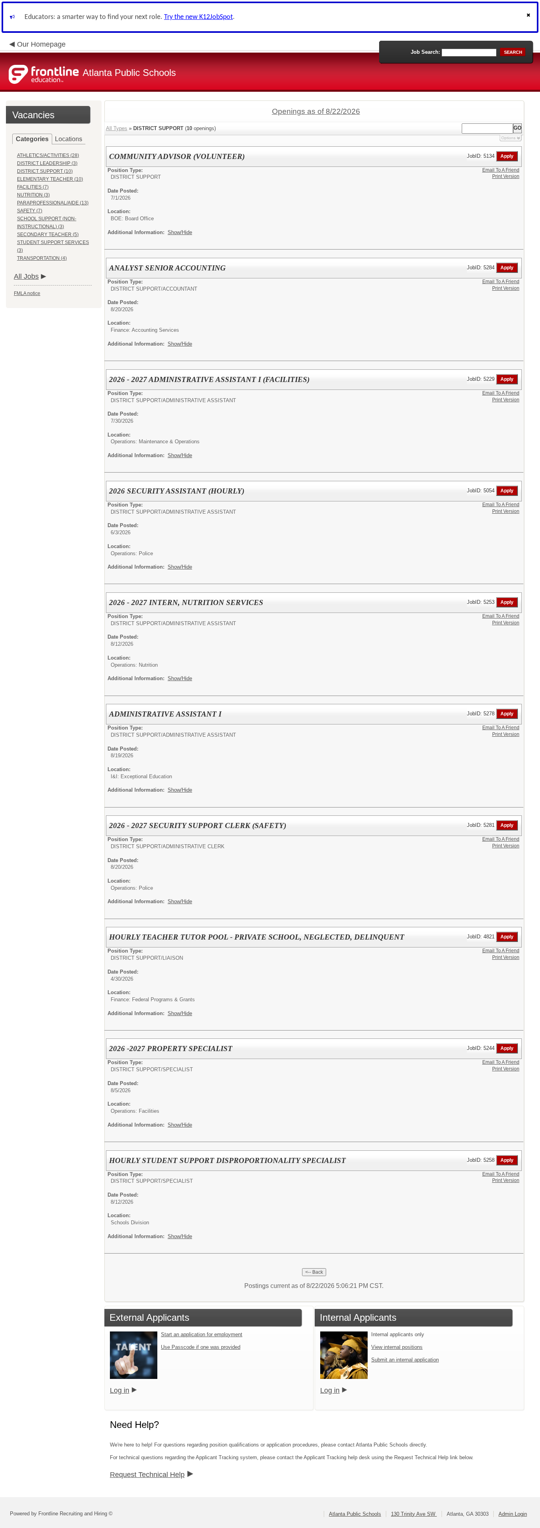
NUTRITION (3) (33, 195)
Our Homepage (41, 44)
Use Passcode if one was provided (200, 1347)
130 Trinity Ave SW (414, 1514)
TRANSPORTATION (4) (42, 258)
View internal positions (397, 1347)
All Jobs (26, 276)
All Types (116, 128)
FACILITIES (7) (33, 187)
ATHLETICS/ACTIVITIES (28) (48, 155)
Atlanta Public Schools (355, 1514)
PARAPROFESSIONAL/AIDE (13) (53, 203)
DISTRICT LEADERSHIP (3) (47, 163)
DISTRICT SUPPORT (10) (45, 171)
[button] (529, 17)
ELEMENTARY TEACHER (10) (50, 179)
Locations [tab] (68, 139)
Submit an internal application (405, 1360)
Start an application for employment (201, 1334)
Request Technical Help (147, 1474)
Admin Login (512, 1514)
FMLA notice (27, 293)
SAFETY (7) (29, 211)
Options (508, 138)
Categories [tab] (32, 139)
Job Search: (425, 52)
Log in (119, 1390)
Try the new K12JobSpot (198, 17)
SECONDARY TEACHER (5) (48, 234)
